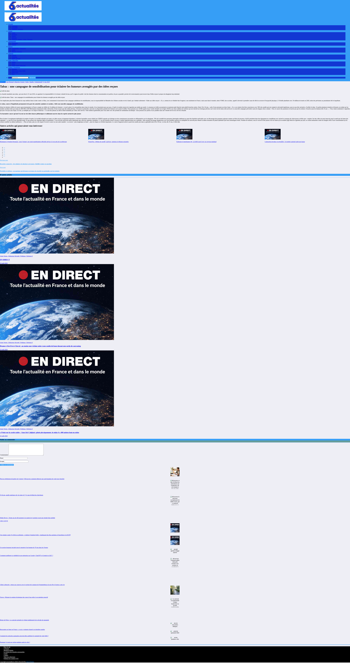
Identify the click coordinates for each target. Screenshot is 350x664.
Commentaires (4, 455)
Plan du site (7, 647)
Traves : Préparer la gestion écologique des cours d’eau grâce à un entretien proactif (24, 597)
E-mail (2, 461)
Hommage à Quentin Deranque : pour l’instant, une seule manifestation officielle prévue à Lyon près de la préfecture (33, 141)
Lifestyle (10, 53)
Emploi (14, 45)
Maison (10, 46)
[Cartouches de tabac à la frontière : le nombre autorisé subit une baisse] (273, 134)
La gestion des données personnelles (14, 652)
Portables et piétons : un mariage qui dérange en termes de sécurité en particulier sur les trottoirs (30, 171)
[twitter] (4, 149)
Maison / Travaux (17, 51)
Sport (13, 64)
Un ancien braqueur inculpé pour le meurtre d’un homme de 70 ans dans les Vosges (24, 547)
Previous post (4, 160)
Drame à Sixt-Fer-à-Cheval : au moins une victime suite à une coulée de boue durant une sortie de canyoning (40, 346)
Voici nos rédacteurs (9, 657)
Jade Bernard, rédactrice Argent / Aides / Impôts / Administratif (24, 82)
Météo (13, 62)
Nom (1, 458)
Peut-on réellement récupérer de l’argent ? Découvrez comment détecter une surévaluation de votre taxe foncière (32, 479)
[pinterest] (4, 154)
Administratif (12, 41)
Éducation (15, 43)
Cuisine (14, 55)
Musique (14, 69)
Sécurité (10, 24)
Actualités (15, 27)
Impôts (14, 36)
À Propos (6, 649)
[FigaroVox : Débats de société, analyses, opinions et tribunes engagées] (96, 134)
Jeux (13, 74)
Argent (10, 31)
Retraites (14, 38)
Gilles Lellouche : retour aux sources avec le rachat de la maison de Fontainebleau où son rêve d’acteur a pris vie (32, 584)
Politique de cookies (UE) (11, 658)
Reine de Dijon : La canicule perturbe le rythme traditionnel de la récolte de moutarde (24, 620)
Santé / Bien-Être (13, 60)
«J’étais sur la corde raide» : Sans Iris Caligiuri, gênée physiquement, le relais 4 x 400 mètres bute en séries (39, 432)
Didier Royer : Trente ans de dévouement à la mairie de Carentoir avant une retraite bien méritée (27, 518)
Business (14, 34)
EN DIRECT (5, 260)
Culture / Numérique (14, 67)
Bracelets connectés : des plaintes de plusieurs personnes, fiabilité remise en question (26, 164)
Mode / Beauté (16, 58)
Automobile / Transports (19, 48)
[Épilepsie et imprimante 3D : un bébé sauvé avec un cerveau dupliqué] (184, 134)
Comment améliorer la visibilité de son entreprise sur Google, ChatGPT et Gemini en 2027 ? (26, 555)
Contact (6, 655)
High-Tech (15, 72)
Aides (13, 33)
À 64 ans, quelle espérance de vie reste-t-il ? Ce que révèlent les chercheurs (21, 495)
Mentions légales (8, 650)
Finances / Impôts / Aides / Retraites (22, 39)
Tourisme (14, 57)
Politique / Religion (17, 29)
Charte (5, 653)
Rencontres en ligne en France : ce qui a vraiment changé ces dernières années (22, 629)
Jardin (13, 50)
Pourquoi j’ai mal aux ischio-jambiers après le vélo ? (15, 642)
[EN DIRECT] (57, 253)
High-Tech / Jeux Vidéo (19, 71)
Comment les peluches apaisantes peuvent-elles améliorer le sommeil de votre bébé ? (24, 636)
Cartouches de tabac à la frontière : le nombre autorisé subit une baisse (285, 141)
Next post (3, 167)
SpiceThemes (30, 661)
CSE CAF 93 (4, 521)
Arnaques (14, 26)
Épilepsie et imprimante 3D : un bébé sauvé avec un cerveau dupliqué (196, 141)
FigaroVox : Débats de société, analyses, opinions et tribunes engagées (108, 141)
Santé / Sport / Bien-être (19, 65)
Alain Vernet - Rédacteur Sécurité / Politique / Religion (16, 256)
